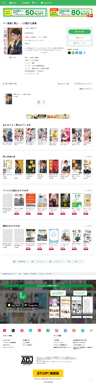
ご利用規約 (56, 340)
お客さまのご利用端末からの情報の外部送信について (82, 348)
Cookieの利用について (79, 345)
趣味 (33, 63)
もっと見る (88, 156)
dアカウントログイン (8, 347)
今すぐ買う (81, 31)
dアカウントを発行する (41, 378)
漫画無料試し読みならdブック (9, 273)
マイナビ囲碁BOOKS (38, 65)
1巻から (82, 89)
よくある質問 (26, 342)
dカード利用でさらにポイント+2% (33, 40)
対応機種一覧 (26, 340)
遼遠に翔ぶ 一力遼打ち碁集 (21, 94)
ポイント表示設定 (27, 345)
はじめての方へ (7, 340)
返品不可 (27, 43)
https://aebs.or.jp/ (41, 363)
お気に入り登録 (64, 83)
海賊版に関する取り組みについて (62, 347)
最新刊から (89, 89)
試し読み (14, 57)
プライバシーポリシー (59, 342)
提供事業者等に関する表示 (80, 340)
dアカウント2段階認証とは (60, 345)
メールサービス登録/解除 (9, 342)
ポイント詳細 (42, 37)
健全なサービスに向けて (79, 342)
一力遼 (27, 28)
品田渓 (32, 28)
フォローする (35, 28)
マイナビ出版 (34, 60)
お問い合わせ (6, 345)
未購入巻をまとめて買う (84, 83)
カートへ (81, 37)
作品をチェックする (81, 43)
